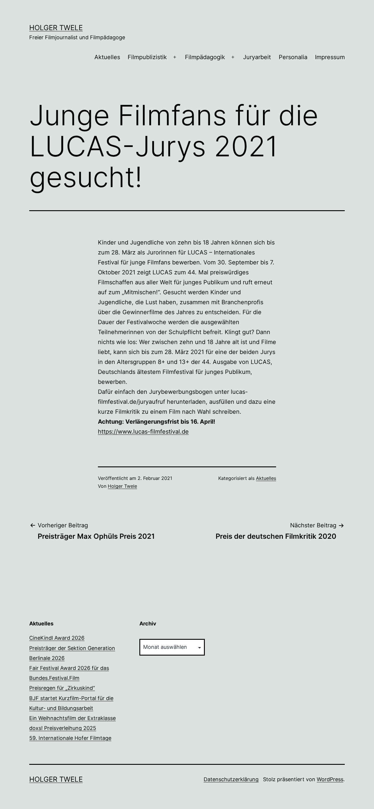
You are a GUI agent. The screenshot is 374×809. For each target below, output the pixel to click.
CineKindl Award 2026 (56, 638)
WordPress (330, 779)
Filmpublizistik (147, 57)
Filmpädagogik (205, 57)
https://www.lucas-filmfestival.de (143, 431)
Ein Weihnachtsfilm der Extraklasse (72, 718)
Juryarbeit (257, 57)
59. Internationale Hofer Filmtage (70, 738)
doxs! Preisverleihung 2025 (62, 728)
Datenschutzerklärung (231, 779)
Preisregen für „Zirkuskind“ (62, 688)
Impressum (330, 57)
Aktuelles (107, 57)
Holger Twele (56, 27)
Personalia (293, 57)
